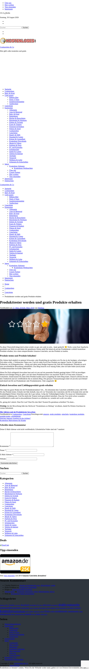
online (31, 611)
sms (23, 614)
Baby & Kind (10, 93)
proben (52, 611)
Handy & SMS (14, 135)
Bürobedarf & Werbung (18, 120)
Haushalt (36, 608)
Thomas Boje (9, 592)
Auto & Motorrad (15, 112)
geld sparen (47, 605)
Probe (47, 611)
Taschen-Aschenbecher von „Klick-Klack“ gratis (37, 585)
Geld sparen (9, 95)
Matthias (41, 308)
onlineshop (37, 611)
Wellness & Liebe (15, 160)
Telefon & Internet (16, 154)
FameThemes (15, 665)
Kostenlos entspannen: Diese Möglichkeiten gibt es (35, 592)
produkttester (16, 416)
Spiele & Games (15, 152)
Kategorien (9, 108)
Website (3, 459)
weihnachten (44, 614)
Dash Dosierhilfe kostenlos (22, 590)
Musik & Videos (15, 143)
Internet (44, 608)
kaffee (48, 608)
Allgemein (13, 110)
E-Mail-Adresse (6, 455)
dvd (38, 605)
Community (13, 643)
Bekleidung (13, 116)
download (25, 605)
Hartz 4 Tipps (14, 100)
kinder (72, 608)
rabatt (81, 611)
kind (68, 608)
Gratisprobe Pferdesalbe (28, 587)
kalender (52, 608)
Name (3, 450)
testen (38, 614)
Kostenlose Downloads (17, 141)
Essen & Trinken (15, 125)
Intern (7, 164)
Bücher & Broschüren (17, 118)
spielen (33, 614)
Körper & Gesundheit (17, 139)
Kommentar (5, 446)
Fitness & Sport (15, 129)
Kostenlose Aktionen (17, 166)
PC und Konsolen (15, 147)
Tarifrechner (13, 104)
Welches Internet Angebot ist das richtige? (15, 418)
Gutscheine (9, 106)
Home (7, 284)
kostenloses (19, 611)
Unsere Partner (14, 172)
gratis (62, 604)
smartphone (18, 614)
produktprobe (61, 611)
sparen (28, 614)
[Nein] (88, 668)
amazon (46, 414)
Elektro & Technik (16, 122)
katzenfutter (62, 608)
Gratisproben (9, 91)
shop (13, 614)
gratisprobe (73, 604)
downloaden (32, 605)
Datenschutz (9, 181)
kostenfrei (77, 608)
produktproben (73, 611)
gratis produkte (55, 414)
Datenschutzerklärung (13, 624)
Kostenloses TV (10, 657)
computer (17, 605)
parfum (42, 611)
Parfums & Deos (15, 145)
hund (40, 608)
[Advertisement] (44, 70)
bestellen (12, 605)
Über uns (8, 3)
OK (85, 668)
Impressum (9, 9)
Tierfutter (12, 156)
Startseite (8, 89)
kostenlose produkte (77, 414)
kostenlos (6, 611)
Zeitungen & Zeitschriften (18, 162)
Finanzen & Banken (16, 127)
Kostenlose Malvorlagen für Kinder (13, 420)
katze (57, 608)
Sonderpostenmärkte (16, 102)
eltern (40, 605)
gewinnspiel (54, 605)
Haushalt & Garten (16, 137)
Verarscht (12, 158)
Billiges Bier (13, 97)
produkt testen (5, 416)
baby (6, 605)
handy (31, 608)
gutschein (65, 414)
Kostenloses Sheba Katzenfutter (22, 594)
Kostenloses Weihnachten (23, 168)
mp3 (27, 611)
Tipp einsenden (10, 7)
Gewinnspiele (10, 639)
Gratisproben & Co (7, 47)
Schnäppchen (14, 149)
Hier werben (9, 5)
